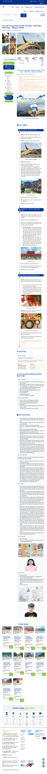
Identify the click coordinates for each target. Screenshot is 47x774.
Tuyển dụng (33, 1)
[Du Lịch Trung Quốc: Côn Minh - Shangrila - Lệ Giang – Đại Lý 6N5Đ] (29, 655)
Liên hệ (42, 3)
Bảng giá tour (9, 93)
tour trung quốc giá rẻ (29, 74)
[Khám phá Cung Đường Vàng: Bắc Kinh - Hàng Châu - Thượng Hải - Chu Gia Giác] (29, 629)
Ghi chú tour (9, 101)
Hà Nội (19, 30)
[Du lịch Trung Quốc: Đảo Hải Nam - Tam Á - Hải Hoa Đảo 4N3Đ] (40, 629)
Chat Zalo (43, 764)
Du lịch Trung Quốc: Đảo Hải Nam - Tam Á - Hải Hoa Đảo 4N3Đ (39, 639)
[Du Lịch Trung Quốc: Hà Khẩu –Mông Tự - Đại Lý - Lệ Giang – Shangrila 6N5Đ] (40, 655)
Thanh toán (41, 1)
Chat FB (43, 767)
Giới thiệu (31, 11)
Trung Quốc (10, 20)
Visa (22, 7)
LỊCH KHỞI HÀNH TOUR (39, 7)
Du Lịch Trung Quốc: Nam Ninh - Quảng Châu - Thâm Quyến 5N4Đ (17, 665)
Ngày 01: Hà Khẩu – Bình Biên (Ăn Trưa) (9, 77)
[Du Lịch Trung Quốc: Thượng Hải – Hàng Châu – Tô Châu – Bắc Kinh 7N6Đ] (18, 681)
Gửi (44, 738)
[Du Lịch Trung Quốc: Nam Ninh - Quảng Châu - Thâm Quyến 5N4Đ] (18, 657)
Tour (12, 7)
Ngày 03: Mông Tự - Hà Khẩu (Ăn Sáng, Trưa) (9, 89)
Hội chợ (17, 7)
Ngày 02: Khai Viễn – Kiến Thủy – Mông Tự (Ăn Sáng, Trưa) (9, 83)
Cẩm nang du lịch (39, 11)
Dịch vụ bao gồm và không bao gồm (8, 97)
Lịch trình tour (9, 72)
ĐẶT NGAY (9, 63)
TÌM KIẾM (23, 15)
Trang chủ (5, 20)
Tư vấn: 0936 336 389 (10, 67)
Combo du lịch (28, 7)
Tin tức (25, 11)
